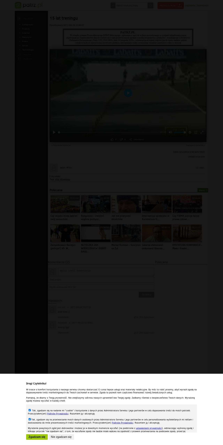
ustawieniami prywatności (149, 428)
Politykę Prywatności (57, 413)
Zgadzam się (37, 436)
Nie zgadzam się (61, 436)
